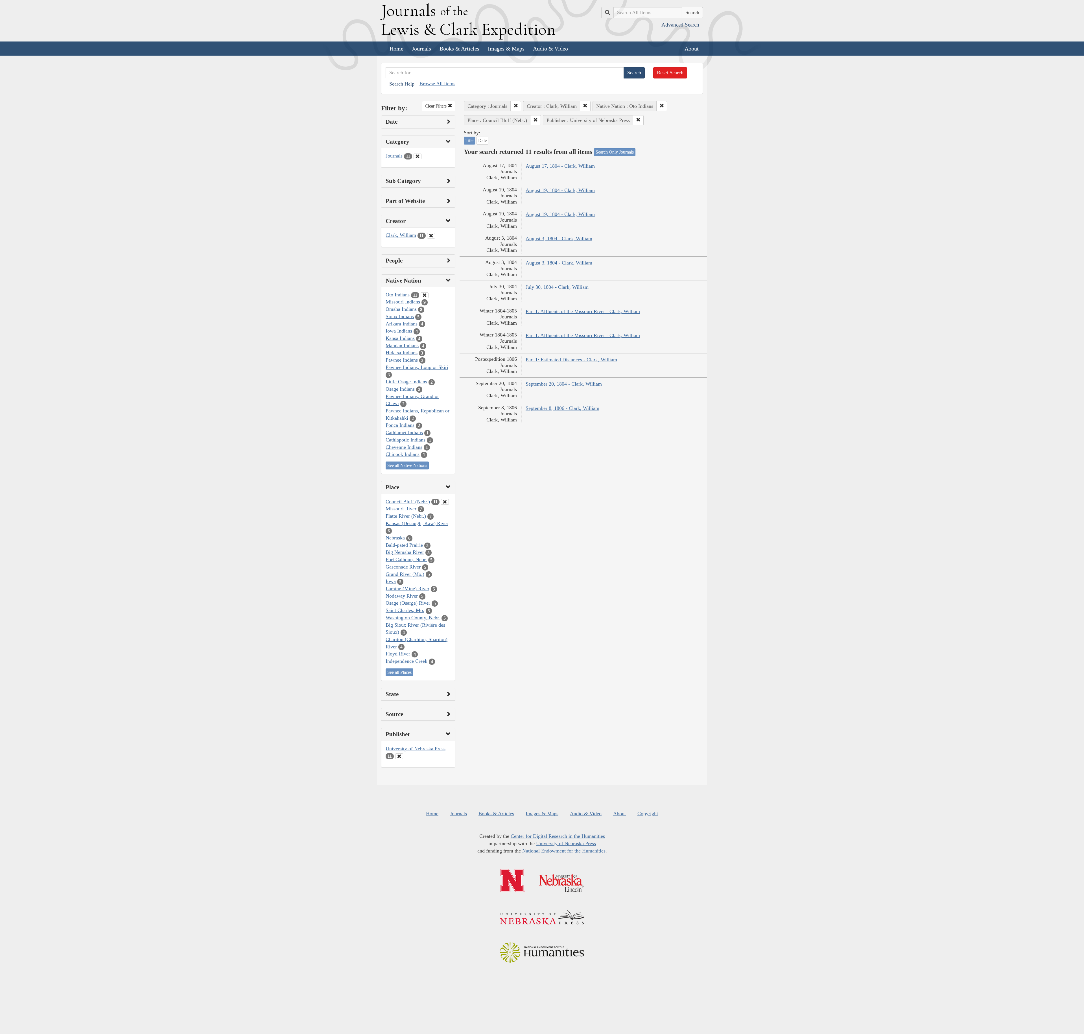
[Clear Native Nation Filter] (425, 295)
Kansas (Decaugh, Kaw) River (417, 523)
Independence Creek (406, 661)
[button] (515, 106)
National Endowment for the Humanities (564, 851)
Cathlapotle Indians (405, 440)
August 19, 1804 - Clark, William (560, 190)
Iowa (391, 581)
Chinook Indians (402, 454)
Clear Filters (436, 106)
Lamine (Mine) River (407, 588)
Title (469, 140)
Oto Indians (398, 295)
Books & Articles (459, 48)
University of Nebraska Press (415, 748)
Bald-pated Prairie (404, 545)
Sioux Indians (400, 316)
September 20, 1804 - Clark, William (564, 384)
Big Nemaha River (405, 552)
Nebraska (395, 538)
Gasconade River (403, 567)
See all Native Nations (407, 465)
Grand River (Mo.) (405, 574)
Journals (421, 48)
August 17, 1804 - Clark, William (560, 166)
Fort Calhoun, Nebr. (406, 559)
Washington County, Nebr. (413, 617)
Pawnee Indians (402, 360)
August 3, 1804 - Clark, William (559, 238)
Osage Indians (400, 389)
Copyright (647, 813)
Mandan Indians (402, 345)
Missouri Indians (403, 302)
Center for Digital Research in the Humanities (558, 836)
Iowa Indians (399, 331)
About (692, 48)
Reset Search (670, 72)
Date (482, 140)
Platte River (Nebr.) (406, 516)
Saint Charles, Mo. (405, 610)
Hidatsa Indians (402, 352)
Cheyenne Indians (404, 447)
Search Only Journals (615, 152)
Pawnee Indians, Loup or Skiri (417, 367)
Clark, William (401, 235)
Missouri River (401, 508)
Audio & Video (550, 48)
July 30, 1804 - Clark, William (557, 287)
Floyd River (398, 654)
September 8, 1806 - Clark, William (562, 408)
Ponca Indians (400, 425)
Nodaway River (402, 596)
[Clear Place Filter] (445, 502)
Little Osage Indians (406, 381)
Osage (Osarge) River (408, 603)
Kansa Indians (400, 338)
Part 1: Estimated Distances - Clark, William (571, 359)
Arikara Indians (402, 324)
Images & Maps (506, 48)
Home (396, 48)
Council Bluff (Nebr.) (408, 501)
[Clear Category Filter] (417, 156)
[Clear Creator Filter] (431, 236)
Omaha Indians (401, 309)
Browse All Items (437, 83)
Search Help (401, 84)
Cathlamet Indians (404, 432)
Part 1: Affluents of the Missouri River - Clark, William (583, 311)
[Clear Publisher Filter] (399, 756)
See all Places (399, 672)
